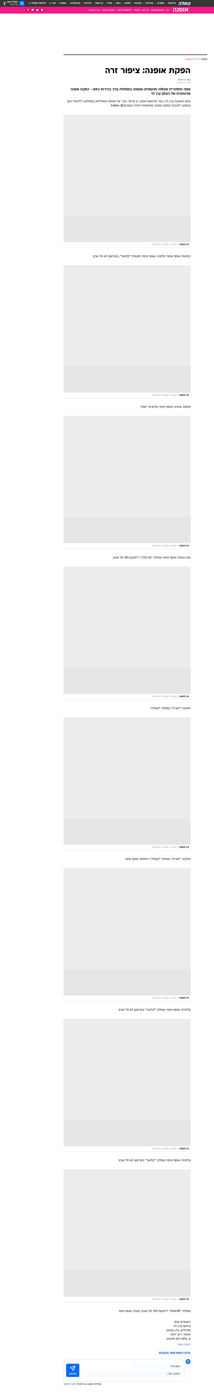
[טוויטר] (33, 10)
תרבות (138, 3)
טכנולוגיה (75, 3)
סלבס (128, 3)
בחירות (149, 3)
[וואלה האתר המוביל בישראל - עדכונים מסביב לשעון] (185, 3)
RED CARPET (125, 10)
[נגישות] (5, 3)
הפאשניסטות (157, 10)
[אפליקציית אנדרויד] (42, 10)
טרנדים (145, 10)
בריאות (99, 3)
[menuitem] (170, 3)
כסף (118, 3)
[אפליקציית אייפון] (37, 10)
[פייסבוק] (28, 10)
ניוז (167, 10)
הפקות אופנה (108, 10)
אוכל (109, 3)
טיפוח (137, 10)
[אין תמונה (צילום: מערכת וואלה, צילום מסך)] (127, 181)
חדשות (172, 3)
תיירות (87, 3)
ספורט (160, 3)
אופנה (63, 3)
